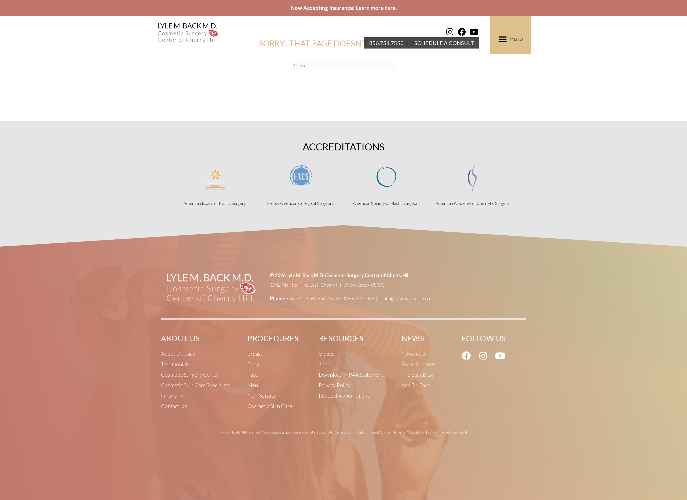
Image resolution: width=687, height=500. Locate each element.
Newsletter (414, 353)
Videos (327, 353)
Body (253, 364)
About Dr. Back (178, 353)
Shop (324, 364)
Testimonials (175, 364)
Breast (254, 353)
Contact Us (174, 406)
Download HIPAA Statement (351, 374)
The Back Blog (417, 374)
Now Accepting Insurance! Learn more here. (344, 8)
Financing (172, 395)
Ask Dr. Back (415, 385)
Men (252, 385)
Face (252, 374)
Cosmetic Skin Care (269, 406)
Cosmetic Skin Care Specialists (196, 385)
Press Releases (418, 364)
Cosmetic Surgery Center (190, 374)
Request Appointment (344, 395)
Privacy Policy (335, 385)
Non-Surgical (262, 395)
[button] (449, 32)
